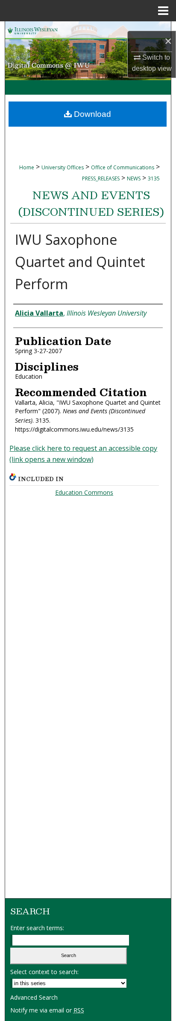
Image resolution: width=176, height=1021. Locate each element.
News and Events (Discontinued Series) (91, 203)
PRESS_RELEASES (101, 178)
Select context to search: (44, 972)
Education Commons (84, 492)
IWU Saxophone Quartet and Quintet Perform (80, 261)
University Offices (62, 167)
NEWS (134, 178)
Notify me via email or (47, 1010)
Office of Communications (122, 167)
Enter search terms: (37, 928)
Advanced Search (34, 997)
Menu (163, 10)
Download (91, 114)
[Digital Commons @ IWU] (87, 50)
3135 (154, 178)
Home (26, 167)
